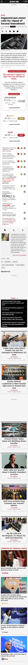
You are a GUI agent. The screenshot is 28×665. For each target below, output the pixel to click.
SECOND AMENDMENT (20, 265)
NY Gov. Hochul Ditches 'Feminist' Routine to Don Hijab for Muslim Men (13, 627)
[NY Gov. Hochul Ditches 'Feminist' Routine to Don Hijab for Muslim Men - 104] (14, 615)
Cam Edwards (5, 26)
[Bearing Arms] (14, 1)
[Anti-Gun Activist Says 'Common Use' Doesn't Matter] (14, 492)
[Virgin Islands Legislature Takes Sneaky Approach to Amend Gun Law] (14, 372)
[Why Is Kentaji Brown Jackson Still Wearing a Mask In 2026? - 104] (14, 558)
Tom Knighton (14, 445)
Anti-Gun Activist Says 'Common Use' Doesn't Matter (14, 503)
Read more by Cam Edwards (20, 255)
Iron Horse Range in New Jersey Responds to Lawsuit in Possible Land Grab (13, 303)
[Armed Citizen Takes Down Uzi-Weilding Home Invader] (14, 430)
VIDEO (3, 267)
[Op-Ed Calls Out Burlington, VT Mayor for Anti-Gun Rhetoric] (14, 524)
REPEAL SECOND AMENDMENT (8, 265)
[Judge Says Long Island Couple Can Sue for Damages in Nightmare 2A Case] (14, 339)
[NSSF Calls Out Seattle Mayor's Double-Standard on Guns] (14, 461)
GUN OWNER (15, 261)
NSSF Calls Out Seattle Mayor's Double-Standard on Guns (14, 472)
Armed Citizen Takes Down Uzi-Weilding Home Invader (14, 441)
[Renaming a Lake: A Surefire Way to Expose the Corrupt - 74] (14, 644)
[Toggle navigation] (2, 1)
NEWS (8, 258)
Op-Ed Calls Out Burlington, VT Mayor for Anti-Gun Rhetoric (14, 535)
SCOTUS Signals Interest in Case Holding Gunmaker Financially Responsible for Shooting (13, 324)
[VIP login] (25, 1)
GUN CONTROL (8, 261)
